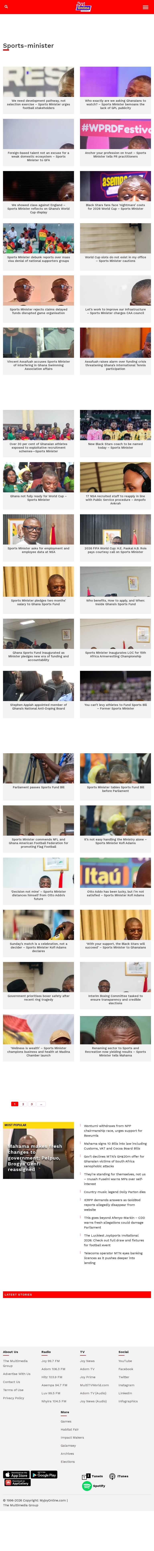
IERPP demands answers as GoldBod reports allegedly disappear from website (112, 1205)
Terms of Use (13, 1390)
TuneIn (97, 1476)
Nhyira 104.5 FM (54, 1401)
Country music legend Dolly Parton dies (115, 1192)
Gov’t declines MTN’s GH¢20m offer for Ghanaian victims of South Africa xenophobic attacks (114, 1161)
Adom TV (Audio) (93, 1393)
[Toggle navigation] (146, 8)
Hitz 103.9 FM (52, 1377)
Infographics (128, 1401)
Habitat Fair (70, 1429)
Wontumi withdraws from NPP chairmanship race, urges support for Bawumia (113, 1130)
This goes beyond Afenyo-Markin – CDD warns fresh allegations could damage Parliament (114, 1222)
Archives (67, 1454)
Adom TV (87, 1369)
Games (66, 1421)
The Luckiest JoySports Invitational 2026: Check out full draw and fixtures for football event (114, 1240)
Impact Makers (72, 1437)
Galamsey (68, 1445)
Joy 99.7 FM (51, 1361)
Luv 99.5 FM (51, 1393)
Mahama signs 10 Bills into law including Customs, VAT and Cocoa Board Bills (115, 1146)
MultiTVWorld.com (94, 1385)
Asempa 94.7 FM (54, 1385)
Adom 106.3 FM (53, 1369)
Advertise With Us (16, 1374)
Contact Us (11, 1382)
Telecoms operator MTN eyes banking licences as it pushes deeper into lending (113, 1258)
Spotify (98, 1486)
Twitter (124, 1377)
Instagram (126, 1385)
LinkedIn (125, 1393)
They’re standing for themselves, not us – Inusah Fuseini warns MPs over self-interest (115, 1179)
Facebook (126, 1369)
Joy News (87, 1361)
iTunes (122, 1476)
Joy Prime (87, 1377)
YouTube (125, 1361)
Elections (68, 1462)
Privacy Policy (13, 1398)
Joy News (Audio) (93, 1401)
